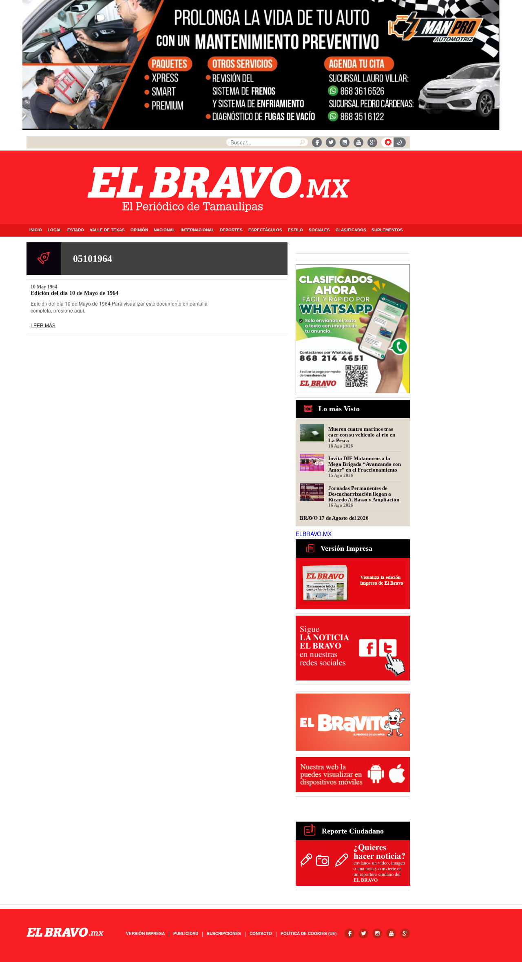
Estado (75, 230)
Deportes (231, 230)
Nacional (164, 230)
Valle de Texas (107, 230)
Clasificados (351, 230)
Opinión (139, 230)
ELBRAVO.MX (314, 534)
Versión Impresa (145, 933)
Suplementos (387, 230)
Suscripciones (224, 933)
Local (55, 230)
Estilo (295, 230)
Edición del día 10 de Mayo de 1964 (74, 293)
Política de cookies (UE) (308, 933)
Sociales (319, 230)
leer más (43, 324)
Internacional (197, 230)
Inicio (35, 230)
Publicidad (185, 933)
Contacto (261, 933)
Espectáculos (265, 230)
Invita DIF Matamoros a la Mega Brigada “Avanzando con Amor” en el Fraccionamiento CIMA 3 (364, 464)
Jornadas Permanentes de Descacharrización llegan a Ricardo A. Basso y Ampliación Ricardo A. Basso (363, 493)
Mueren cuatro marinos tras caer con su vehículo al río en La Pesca (361, 434)
